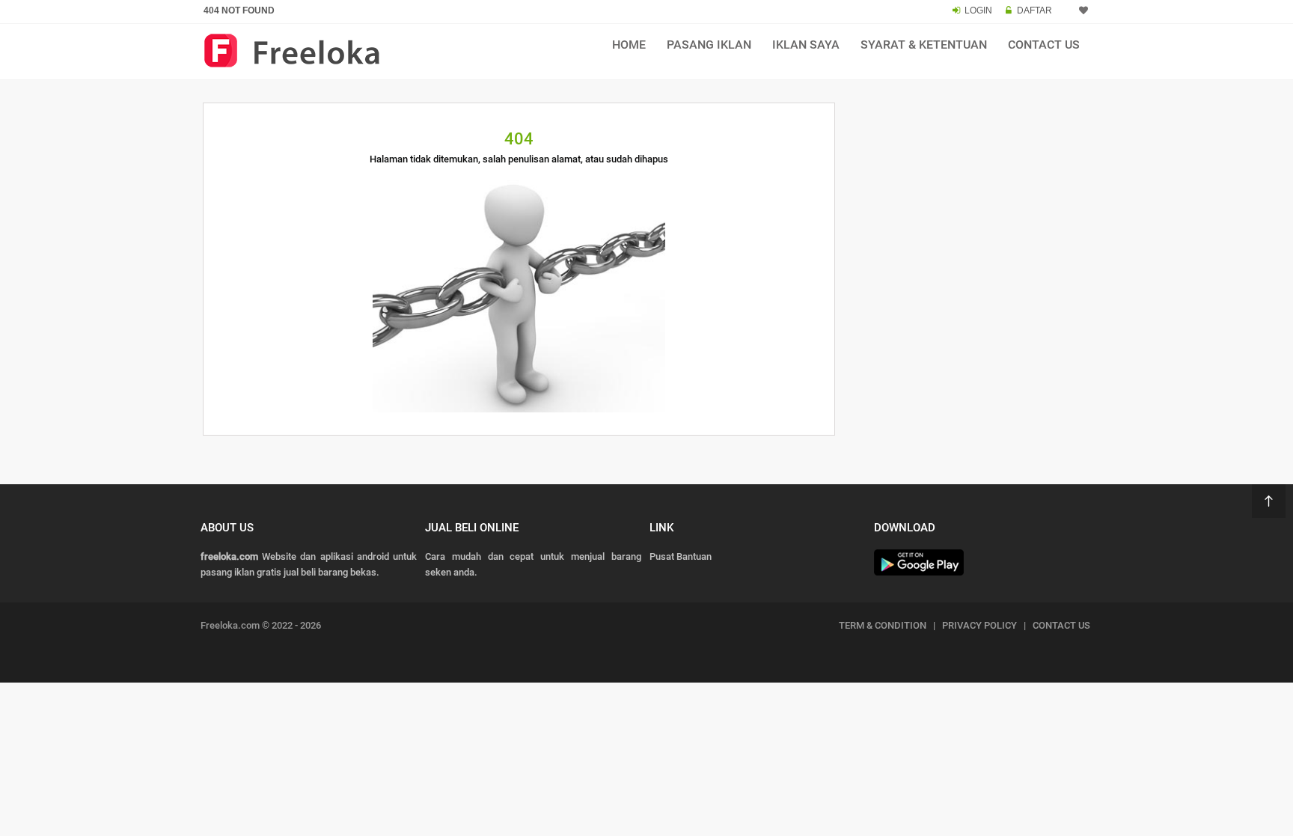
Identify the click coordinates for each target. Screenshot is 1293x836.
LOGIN (978, 10)
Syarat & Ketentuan (924, 44)
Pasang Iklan (709, 44)
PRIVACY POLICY (979, 625)
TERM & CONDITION (882, 625)
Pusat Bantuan (680, 556)
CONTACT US (1061, 625)
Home (629, 44)
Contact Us (1044, 44)
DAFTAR (1034, 10)
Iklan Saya (806, 44)
